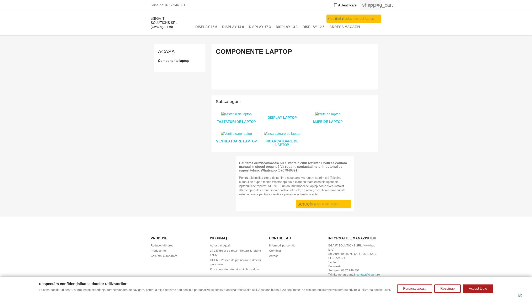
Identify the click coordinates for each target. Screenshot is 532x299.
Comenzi (275, 250)
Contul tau (280, 238)
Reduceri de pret (162, 245)
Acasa (166, 51)
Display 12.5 (313, 27)
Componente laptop (173, 60)
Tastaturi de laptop (236, 122)
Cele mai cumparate (164, 255)
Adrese (273, 255)
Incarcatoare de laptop (282, 143)
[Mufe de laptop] (328, 114)
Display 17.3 (260, 27)
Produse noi (158, 250)
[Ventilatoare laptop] (236, 134)
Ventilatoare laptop (236, 141)
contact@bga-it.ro (368, 274)
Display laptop (282, 117)
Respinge (447, 288)
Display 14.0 (233, 27)
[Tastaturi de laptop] (236, 114)
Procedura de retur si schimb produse (235, 269)
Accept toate (478, 288)
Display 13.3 (287, 27)
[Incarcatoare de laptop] (282, 134)
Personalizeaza (414, 288)
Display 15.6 (206, 27)
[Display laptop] (282, 112)
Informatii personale (282, 245)
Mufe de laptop (328, 122)
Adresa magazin (344, 27)
